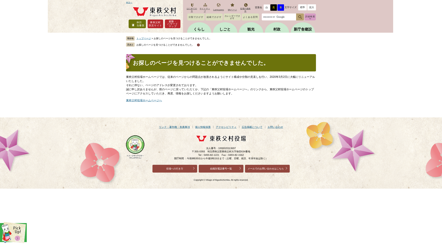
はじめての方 (192, 9)
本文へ (129, 2)
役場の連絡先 (245, 9)
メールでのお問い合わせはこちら (266, 168)
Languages (218, 10)
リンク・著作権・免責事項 (174, 127)
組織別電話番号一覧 (221, 168)
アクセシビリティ (226, 127)
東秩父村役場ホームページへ (144, 100)
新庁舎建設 (303, 29)
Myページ (232, 10)
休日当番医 (141, 24)
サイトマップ (205, 9)
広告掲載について (252, 127)
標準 (302, 7)
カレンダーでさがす (232, 17)
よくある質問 (250, 17)
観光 (251, 29)
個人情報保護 (203, 127)
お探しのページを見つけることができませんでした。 (165, 44)
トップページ (143, 38)
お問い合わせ (275, 127)
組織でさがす (214, 17)
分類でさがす (196, 17)
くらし (199, 29)
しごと (225, 29)
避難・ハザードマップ (172, 24)
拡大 (311, 7)
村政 (277, 29)
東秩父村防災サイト (155, 24)
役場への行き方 (174, 168)
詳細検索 (310, 16)
